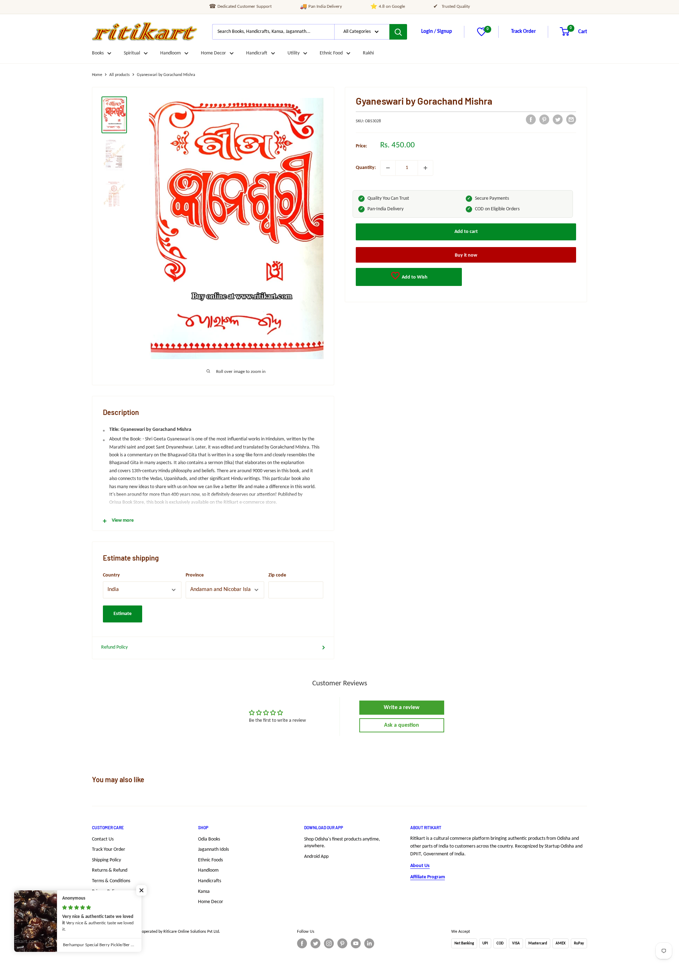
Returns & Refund (109, 870)
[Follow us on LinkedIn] (369, 943)
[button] (141, 890)
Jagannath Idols (213, 849)
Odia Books (209, 839)
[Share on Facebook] (531, 119)
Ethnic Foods (210, 860)
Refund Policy (114, 647)
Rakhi (368, 53)
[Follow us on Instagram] (329, 943)
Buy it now (466, 255)
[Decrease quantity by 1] (388, 167)
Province (195, 575)
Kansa (204, 891)
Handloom (170, 53)
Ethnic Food (331, 53)
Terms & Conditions (111, 881)
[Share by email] (571, 119)
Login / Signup (436, 31)
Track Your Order (108, 849)
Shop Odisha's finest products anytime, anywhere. (342, 843)
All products (119, 75)
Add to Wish (414, 277)
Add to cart (466, 231)
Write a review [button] (401, 707)
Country (111, 575)
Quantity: (366, 167)
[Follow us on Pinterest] (342, 943)
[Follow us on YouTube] (356, 943)
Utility (294, 53)
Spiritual (132, 53)
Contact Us (103, 839)
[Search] (398, 32)
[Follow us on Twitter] (315, 943)
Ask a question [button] (401, 725)
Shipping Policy (106, 860)
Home (97, 75)
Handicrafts (209, 881)
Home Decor (213, 53)
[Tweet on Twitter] (558, 119)
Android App (316, 856)
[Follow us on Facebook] (302, 943)
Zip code (277, 575)
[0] (481, 34)
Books (98, 53)
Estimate (123, 613)
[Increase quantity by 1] (425, 167)
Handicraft (256, 53)
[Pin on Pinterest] (544, 119)
